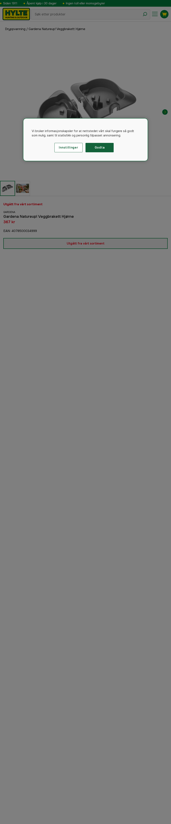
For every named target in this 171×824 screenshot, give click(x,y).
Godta (100, 147)
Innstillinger (68, 147)
